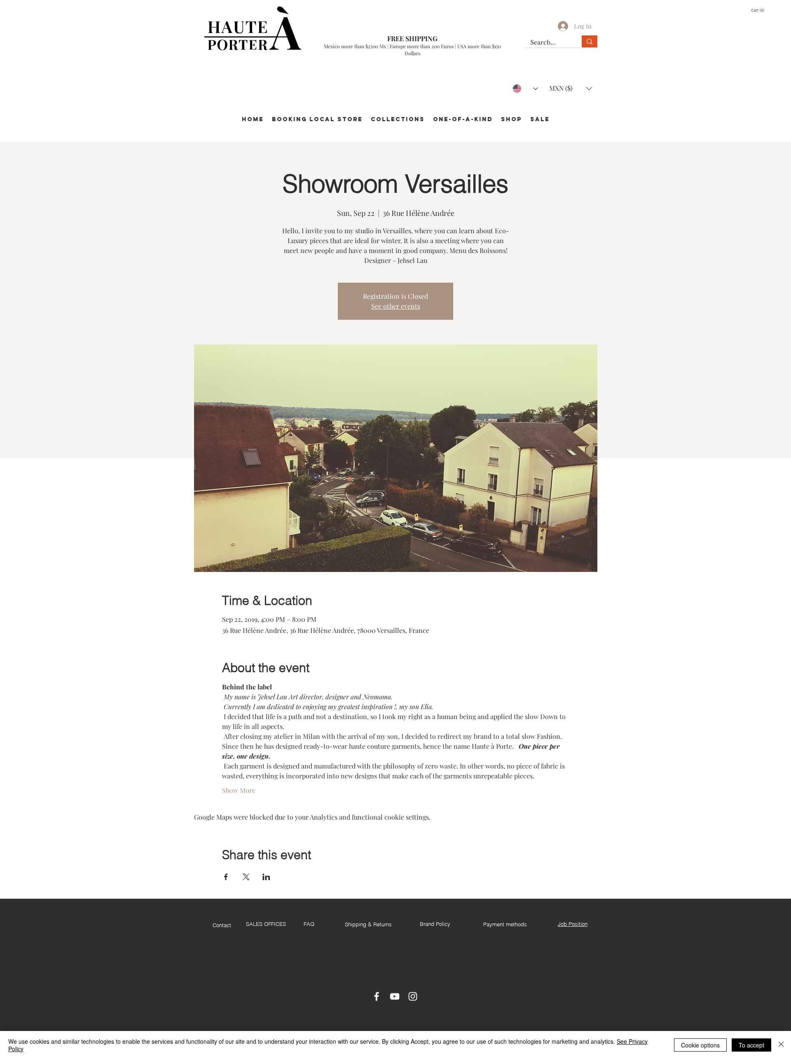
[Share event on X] (246, 877)
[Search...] (589, 41)
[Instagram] (413, 996)
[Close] (781, 1045)
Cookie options (700, 1045)
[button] (761, 10)
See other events (395, 306)
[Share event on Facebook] (226, 877)
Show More (238, 790)
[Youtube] (394, 996)
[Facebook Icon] (376, 996)
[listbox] (570, 88)
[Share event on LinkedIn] (266, 877)
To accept (751, 1045)
